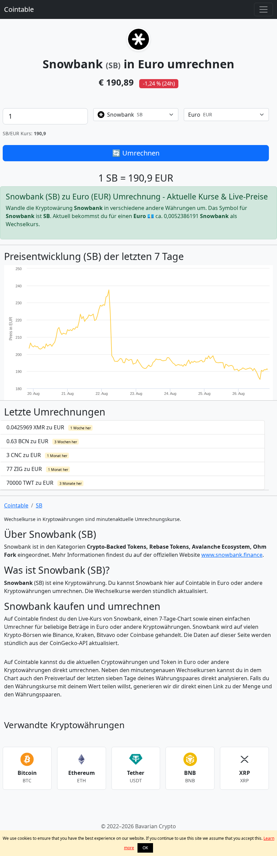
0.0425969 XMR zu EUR (48, 427)
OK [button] (145, 848)
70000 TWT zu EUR (44, 482)
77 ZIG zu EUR (37, 469)
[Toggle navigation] (263, 9)
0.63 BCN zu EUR (41, 441)
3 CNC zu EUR (36, 455)
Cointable (19, 9)
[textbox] (132, 115)
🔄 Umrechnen (135, 153)
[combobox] (135, 114)
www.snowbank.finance (231, 554)
